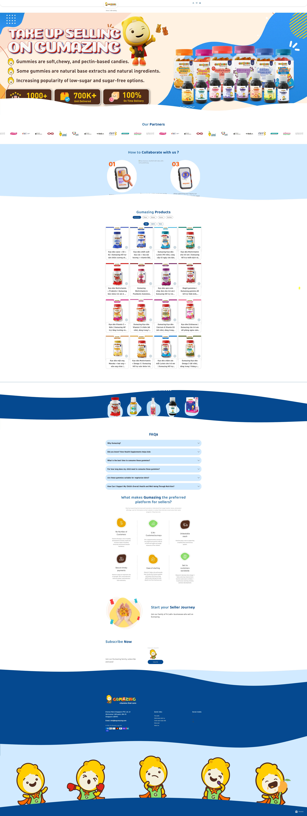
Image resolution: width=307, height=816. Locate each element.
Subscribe (155, 662)
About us (156, 725)
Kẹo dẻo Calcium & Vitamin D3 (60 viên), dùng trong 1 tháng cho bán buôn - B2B (165, 327)
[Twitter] (193, 722)
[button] (200, 3)
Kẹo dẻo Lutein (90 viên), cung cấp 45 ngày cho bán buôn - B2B (166, 255)
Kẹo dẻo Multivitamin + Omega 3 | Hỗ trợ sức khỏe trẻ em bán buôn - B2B (141, 364)
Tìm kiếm (156, 715)
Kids (146, 224)
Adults (153, 224)
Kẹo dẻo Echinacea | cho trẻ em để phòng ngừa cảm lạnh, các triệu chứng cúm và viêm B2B (190, 327)
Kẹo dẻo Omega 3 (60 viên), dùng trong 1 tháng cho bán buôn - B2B (189, 364)
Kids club (156, 723)
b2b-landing (113, 10)
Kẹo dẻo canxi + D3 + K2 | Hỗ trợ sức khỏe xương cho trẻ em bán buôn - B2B (117, 255)
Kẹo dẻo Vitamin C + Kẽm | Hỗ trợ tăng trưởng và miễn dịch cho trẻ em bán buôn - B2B (117, 327)
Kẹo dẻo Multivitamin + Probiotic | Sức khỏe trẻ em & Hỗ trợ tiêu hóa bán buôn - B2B (117, 291)
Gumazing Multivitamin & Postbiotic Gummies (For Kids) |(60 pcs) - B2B (141, 291)
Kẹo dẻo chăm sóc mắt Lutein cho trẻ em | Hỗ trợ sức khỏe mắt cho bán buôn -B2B (165, 364)
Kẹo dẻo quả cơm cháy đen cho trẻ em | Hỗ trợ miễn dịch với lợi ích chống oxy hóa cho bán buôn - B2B (165, 291)
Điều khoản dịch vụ (159, 718)
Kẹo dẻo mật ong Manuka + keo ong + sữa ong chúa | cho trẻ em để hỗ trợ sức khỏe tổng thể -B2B (117, 364)
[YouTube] (193, 719)
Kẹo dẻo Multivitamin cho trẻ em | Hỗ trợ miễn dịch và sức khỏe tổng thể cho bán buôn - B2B (189, 255)
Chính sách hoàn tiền (160, 720)
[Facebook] (193, 715)
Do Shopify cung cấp (116, 725)
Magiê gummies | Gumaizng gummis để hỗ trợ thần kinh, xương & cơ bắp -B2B (189, 291)
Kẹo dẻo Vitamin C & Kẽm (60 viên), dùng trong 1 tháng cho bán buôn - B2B (141, 327)
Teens (160, 224)
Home (107, 10)
